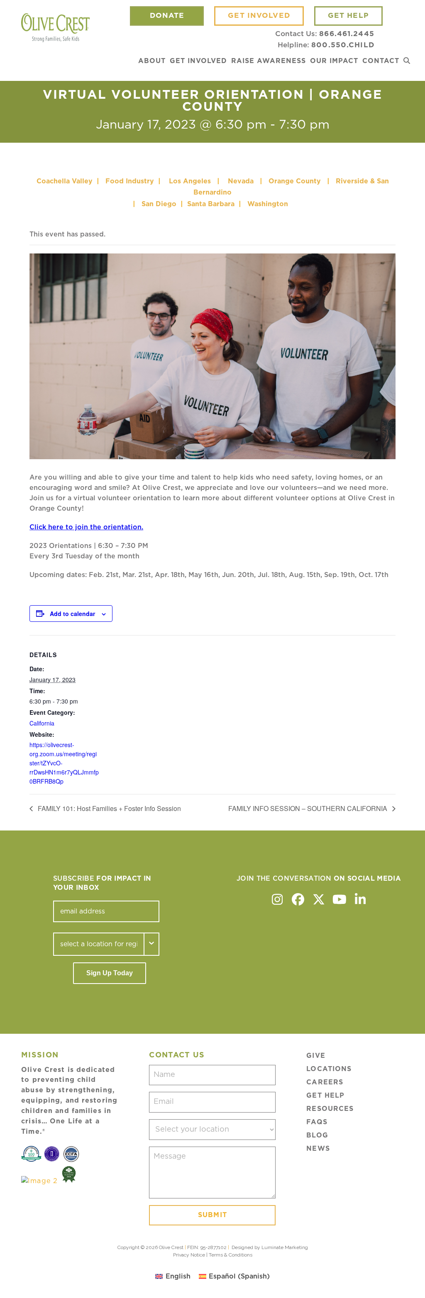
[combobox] (98, 944)
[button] (406, 61)
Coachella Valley (65, 181)
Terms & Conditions (230, 1255)
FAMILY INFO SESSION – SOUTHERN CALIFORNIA (308, 808)
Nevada (241, 181)
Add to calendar (72, 613)
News (318, 1148)
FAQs (316, 1122)
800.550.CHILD (342, 45)
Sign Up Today (109, 973)
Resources (330, 1109)
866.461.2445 (346, 33)
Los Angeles (190, 181)
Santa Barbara (210, 204)
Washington (268, 204)
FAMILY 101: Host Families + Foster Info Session (108, 808)
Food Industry (129, 181)
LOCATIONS (329, 1069)
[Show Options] (151, 944)
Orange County (295, 181)
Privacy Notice (189, 1255)
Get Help (325, 1095)
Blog (317, 1135)
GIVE (315, 1055)
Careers (324, 1082)
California (41, 723)
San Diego (159, 204)
